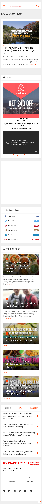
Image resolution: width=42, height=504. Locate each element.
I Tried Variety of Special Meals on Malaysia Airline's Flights (19, 364)
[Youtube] (31, 491)
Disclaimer (30, 482)
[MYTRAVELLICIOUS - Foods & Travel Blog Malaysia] (20, 5)
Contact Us (30, 478)
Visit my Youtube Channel (21, 155)
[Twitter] (9, 491)
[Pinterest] (15, 491)
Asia (4, 45)
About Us (12, 482)
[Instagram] (20, 491)
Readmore (33, 64)
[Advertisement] (21, 182)
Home (12, 478)
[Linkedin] (25, 491)
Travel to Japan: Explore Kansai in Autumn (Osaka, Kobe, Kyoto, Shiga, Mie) (18, 50)
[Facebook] (4, 491)
